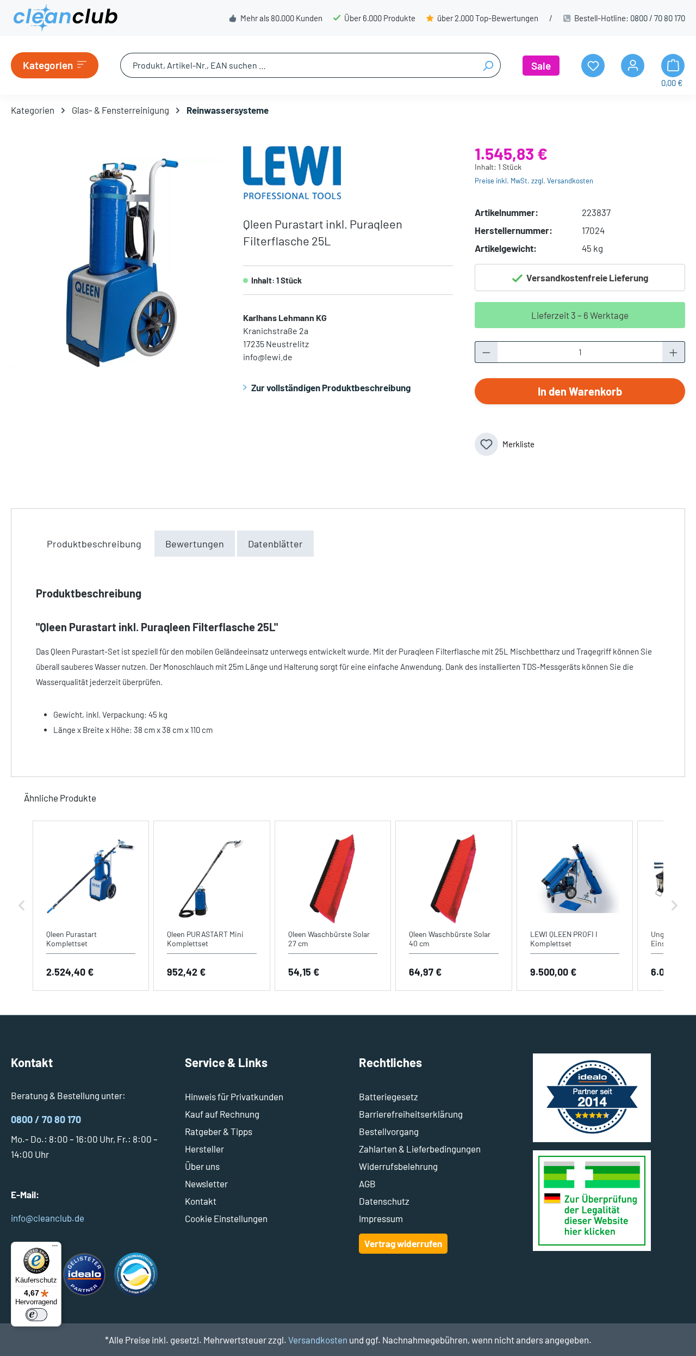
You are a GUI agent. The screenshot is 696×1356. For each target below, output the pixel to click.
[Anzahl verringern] (486, 352)
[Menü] (54, 1248)
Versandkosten (317, 1339)
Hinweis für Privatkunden (234, 1096)
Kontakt (200, 1200)
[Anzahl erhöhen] (673, 352)
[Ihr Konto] (632, 65)
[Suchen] (488, 65)
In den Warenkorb (580, 391)
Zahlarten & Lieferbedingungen (420, 1148)
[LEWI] (292, 170)
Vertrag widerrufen (403, 1243)
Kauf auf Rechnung (222, 1113)
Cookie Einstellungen (226, 1218)
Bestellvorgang (389, 1131)
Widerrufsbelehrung (398, 1166)
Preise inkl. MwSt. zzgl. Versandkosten (534, 180)
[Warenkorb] (673, 65)
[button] (22, 906)
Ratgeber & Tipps (218, 1131)
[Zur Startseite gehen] (65, 18)
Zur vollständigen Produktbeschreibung (331, 387)
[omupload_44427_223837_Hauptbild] (116, 263)
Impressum (381, 1218)
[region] (116, 263)
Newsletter (206, 1183)
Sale (541, 65)
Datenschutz (384, 1200)
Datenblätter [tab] (275, 544)
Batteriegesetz (388, 1096)
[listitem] (91, 906)
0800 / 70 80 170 (657, 18)
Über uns (202, 1166)
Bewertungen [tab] (194, 544)
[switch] (36, 1314)
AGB (367, 1183)
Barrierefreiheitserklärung (411, 1113)
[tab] (94, 544)
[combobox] (298, 65)
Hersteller (204, 1148)
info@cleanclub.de (47, 1217)
